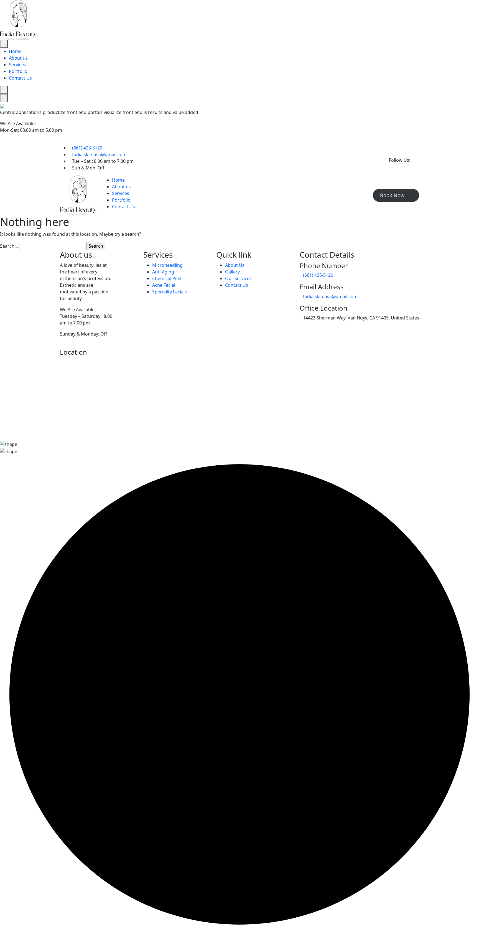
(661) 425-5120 (87, 148)
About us (18, 58)
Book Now (393, 195)
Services (17, 65)
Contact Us (20, 78)
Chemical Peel (166, 278)
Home (15, 51)
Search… (9, 246)
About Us (234, 265)
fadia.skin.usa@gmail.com (99, 154)
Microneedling (167, 265)
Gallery (232, 272)
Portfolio (18, 71)
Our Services (238, 278)
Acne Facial (163, 285)
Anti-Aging (163, 272)
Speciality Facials (169, 292)
